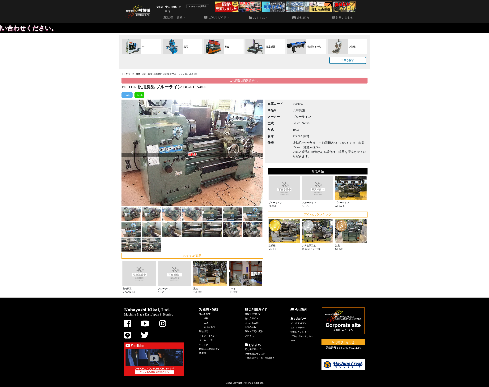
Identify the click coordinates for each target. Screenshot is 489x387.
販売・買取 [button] (175, 17)
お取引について (253, 314)
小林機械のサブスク (255, 353)
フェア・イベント (208, 335)
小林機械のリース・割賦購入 (259, 358)
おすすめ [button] (258, 17)
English (159, 7)
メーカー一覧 (206, 340)
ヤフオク (203, 344)
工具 (206, 322)
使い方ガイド (251, 318)
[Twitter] (127, 95)
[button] (132, 153)
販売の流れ (250, 327)
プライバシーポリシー (302, 336)
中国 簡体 (171, 7)
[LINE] (139, 95)
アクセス (249, 335)
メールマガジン (299, 323)
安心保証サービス (254, 349)
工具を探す (347, 60)
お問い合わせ (344, 17)
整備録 (202, 353)
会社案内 (302, 17)
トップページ (127, 74)
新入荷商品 (209, 327)
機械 (138, 74)
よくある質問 (251, 322)
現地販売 (203, 331)
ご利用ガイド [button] (217, 17)
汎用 (144, 74)
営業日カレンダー (300, 332)
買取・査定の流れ (254, 331)
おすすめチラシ (299, 327)
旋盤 (150, 74)
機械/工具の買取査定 (209, 349)
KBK (293, 340)
